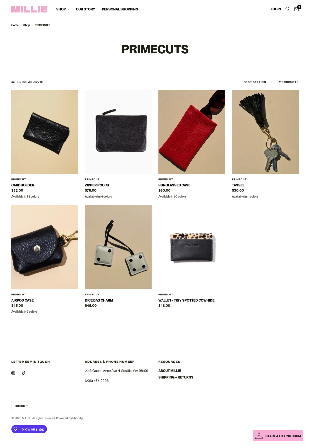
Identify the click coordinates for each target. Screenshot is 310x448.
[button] (278, 435)
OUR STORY (85, 9)
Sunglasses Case (174, 185)
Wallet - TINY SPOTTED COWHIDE (186, 300)
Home (15, 25)
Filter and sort (30, 82)
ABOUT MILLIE (169, 371)
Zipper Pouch (97, 185)
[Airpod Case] (44, 247)
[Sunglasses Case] (191, 132)
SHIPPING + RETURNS (175, 377)
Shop (26, 25)
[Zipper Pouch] (118, 132)
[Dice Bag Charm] (118, 247)
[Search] (287, 9)
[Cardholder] (44, 132)
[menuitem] (63, 9)
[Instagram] (16, 373)
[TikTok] (27, 373)
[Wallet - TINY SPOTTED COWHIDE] (191, 247)
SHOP (61, 9)
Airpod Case (22, 300)
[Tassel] (265, 132)
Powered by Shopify (69, 418)
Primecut (18, 179)
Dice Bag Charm (99, 300)
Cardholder (22, 185)
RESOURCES (169, 361)
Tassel (238, 185)
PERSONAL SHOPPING (120, 9)
